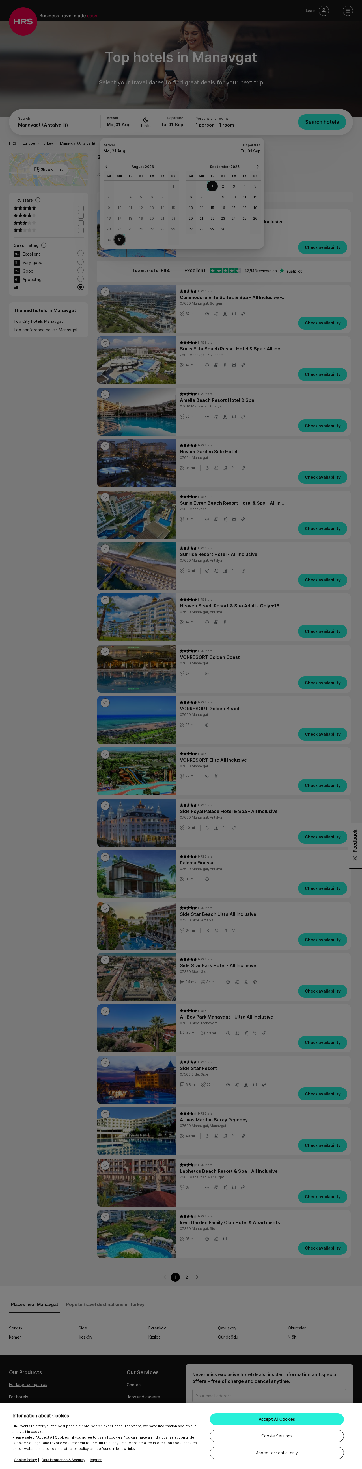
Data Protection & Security (63, 1460)
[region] (181, 1436)
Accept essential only (277, 1452)
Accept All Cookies (277, 1419)
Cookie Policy (25, 1460)
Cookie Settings (276, 1435)
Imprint (96, 1460)
